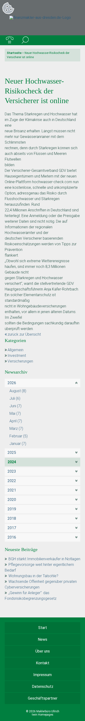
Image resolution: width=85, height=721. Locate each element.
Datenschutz (42, 686)
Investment (17, 355)
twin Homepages (42, 714)
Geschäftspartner (42, 698)
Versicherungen (20, 361)
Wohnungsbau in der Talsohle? (33, 576)
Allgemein (15, 350)
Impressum (42, 675)
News (42, 639)
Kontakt (42, 663)
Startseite (14, 53)
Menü (75, 40)
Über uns (42, 651)
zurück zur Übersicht (24, 334)
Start (42, 627)
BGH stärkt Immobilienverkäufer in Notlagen (44, 559)
